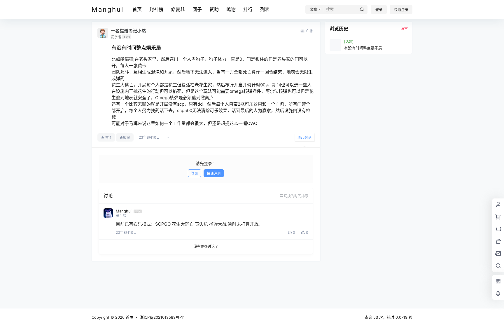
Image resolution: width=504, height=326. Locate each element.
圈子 (197, 9)
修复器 (178, 9)
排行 (248, 9)
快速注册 (401, 10)
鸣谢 (231, 9)
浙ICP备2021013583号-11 (162, 317)
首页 (137, 9)
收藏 (126, 137)
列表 (265, 9)
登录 (378, 10)
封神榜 (156, 9)
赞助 (214, 9)
